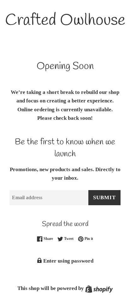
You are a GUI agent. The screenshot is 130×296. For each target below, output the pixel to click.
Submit (104, 197)
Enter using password (67, 261)
